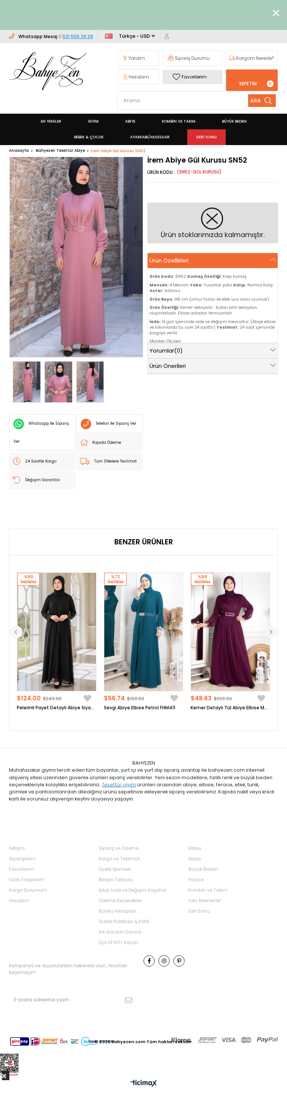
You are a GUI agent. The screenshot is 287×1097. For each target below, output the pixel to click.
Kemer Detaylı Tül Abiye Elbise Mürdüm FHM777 (230, 707)
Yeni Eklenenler (204, 900)
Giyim (93, 121)
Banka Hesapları (117, 911)
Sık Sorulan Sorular (120, 932)
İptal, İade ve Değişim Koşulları (133, 890)
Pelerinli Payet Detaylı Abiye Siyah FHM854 (56, 707)
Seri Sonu (206, 137)
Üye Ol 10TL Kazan (118, 942)
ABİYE (130, 121)
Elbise (194, 848)
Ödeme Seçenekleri (120, 900)
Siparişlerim (22, 858)
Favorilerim (194, 77)
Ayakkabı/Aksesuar (150, 137)
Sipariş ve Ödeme (118, 848)
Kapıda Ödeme (106, 442)
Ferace (196, 879)
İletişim (17, 848)
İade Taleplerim (26, 879)
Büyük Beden (203, 869)
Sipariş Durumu (192, 58)
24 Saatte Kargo (40, 461)
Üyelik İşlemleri (115, 869)
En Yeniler (51, 121)
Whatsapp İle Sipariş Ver (41, 432)
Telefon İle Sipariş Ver (116, 423)
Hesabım (138, 77)
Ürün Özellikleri (168, 260)
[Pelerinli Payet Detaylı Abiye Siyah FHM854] (56, 632)
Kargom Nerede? (254, 58)
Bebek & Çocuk (89, 137)
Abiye (194, 858)
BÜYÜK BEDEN (234, 121)
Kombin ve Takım (208, 890)
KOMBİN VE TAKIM (178, 121)
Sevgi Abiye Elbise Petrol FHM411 (139, 707)
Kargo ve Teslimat (119, 858)
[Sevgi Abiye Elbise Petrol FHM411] (143, 632)
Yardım (136, 58)
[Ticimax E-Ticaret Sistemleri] (143, 1084)
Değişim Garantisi (42, 480)
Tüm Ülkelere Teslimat (115, 461)
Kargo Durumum (28, 890)
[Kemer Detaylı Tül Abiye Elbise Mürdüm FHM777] (230, 632)
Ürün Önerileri (167, 366)
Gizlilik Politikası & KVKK (124, 921)
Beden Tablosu (116, 879)
